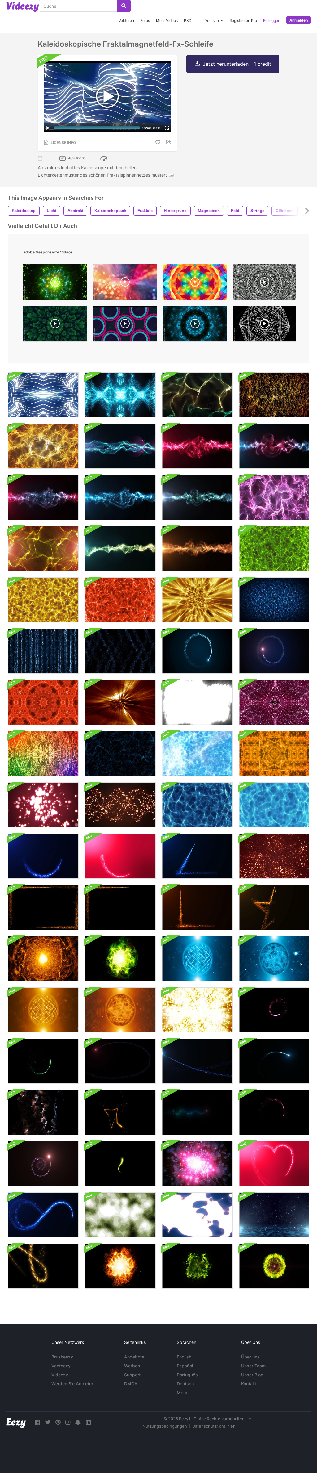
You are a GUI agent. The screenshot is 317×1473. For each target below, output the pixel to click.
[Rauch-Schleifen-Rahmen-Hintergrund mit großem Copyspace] (197, 702)
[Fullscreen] (166, 127)
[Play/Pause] (48, 127)
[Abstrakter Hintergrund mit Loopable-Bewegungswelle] (197, 497)
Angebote (134, 1356)
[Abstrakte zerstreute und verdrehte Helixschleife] (120, 804)
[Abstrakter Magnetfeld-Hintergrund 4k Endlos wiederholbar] (43, 446)
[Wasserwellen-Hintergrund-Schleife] (197, 804)
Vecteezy (61, 1365)
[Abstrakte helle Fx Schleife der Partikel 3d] (43, 804)
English (184, 1356)
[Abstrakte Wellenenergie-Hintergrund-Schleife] (197, 446)
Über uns (250, 1356)
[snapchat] (78, 1422)
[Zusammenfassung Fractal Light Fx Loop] (120, 702)
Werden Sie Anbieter (72, 1383)
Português (187, 1374)
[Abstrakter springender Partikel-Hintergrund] (274, 1214)
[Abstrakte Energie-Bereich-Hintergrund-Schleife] (197, 958)
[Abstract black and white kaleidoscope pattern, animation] (264, 325)
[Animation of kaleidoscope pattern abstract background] (195, 325)
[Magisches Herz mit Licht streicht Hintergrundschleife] (274, 1163)
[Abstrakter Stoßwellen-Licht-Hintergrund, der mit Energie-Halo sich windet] (197, 651)
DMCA (130, 1383)
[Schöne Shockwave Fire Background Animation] (120, 1266)
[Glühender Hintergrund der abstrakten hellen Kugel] (274, 958)
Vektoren (126, 20)
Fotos (145, 20)
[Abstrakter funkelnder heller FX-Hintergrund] (197, 1009)
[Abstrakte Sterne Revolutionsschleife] (274, 856)
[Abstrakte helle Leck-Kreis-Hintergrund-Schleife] (43, 856)
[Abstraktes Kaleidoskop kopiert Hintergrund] (274, 702)
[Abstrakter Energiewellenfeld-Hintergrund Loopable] (120, 446)
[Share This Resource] (169, 142)
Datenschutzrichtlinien (214, 1426)
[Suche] (124, 6)
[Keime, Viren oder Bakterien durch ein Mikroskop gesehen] (197, 1214)
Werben (132, 1365)
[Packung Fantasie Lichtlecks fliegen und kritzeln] (274, 1009)
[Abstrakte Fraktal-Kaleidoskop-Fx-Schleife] (120, 394)
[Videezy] (22, 7)
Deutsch (185, 1383)
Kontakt (249, 1383)
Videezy (59, 1374)
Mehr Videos (167, 20)
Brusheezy (62, 1356)
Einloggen (271, 20)
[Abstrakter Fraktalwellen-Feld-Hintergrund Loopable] (120, 548)
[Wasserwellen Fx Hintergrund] (197, 753)
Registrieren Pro (243, 20)
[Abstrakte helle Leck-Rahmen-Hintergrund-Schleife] (43, 907)
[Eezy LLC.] (16, 1422)
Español (185, 1365)
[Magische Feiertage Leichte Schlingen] (43, 1266)
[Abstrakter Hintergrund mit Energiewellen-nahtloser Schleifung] (274, 548)
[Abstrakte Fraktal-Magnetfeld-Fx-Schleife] (43, 394)
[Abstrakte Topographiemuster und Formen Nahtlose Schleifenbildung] (120, 1214)
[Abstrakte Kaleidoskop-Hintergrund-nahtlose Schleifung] (43, 702)
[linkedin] (88, 1422)
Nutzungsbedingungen (164, 1426)
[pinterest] (57, 1422)
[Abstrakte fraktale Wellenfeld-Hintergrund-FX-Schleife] (274, 599)
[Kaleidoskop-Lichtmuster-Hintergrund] (43, 753)
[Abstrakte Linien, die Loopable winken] (274, 394)
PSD (188, 20)
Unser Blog (252, 1374)
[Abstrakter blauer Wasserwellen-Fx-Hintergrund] (120, 753)
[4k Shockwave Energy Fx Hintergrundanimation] (274, 1266)
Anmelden (298, 20)
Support (132, 1374)
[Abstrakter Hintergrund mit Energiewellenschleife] (197, 599)
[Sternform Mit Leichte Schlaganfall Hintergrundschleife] (274, 907)
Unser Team (253, 1365)
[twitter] (47, 1422)
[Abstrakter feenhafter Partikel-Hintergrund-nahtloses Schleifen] (197, 1163)
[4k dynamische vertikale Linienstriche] (43, 651)
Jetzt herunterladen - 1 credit (237, 64)
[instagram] (67, 1422)
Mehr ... (184, 1392)
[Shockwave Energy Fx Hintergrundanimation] (120, 958)
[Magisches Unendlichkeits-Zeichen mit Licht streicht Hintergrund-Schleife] (43, 1214)
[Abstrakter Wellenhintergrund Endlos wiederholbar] (197, 394)
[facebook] (37, 1422)
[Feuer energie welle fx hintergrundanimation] (43, 958)
